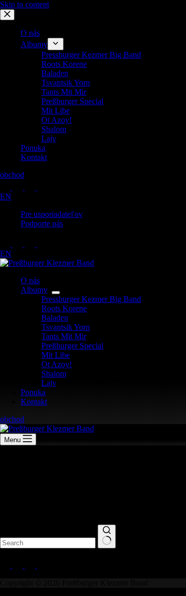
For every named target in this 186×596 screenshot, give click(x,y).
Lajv (48, 383)
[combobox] (48, 542)
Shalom (53, 373)
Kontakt (34, 401)
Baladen (54, 317)
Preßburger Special (72, 345)
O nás (30, 280)
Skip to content (24, 4)
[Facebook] (6, 244)
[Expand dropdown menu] (56, 292)
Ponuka (33, 392)
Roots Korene (64, 308)
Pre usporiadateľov (52, 214)
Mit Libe (55, 355)
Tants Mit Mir (63, 336)
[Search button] (107, 536)
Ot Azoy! (56, 364)
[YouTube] (31, 244)
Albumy (34, 289)
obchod (12, 419)
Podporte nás (42, 223)
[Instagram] (18, 244)
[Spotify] (42, 244)
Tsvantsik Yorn (65, 327)
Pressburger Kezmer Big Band (91, 299)
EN (5, 253)
